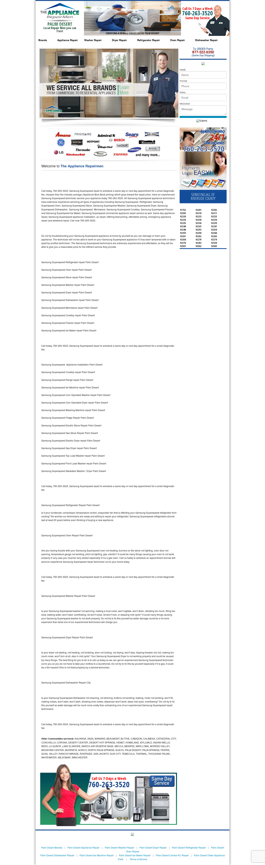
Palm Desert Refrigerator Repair (189, 847)
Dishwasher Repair (206, 40)
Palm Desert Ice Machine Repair (97, 855)
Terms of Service (138, 859)
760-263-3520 (197, 13)
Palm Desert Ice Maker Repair (135, 855)
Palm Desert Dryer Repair (153, 847)
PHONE (183, 80)
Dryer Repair (119, 40)
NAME (183, 69)
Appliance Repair (67, 40)
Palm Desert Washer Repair (119, 847)
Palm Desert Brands (51, 847)
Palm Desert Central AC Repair (172, 855)
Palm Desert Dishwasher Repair (57, 855)
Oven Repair (177, 40)
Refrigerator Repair (148, 40)
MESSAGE (185, 103)
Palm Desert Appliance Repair (84, 847)
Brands (42, 40)
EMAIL (183, 92)
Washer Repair (93, 40)
